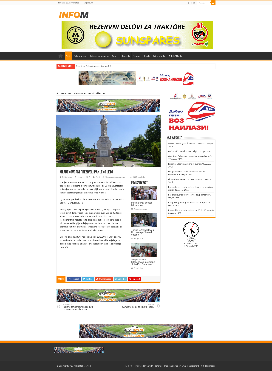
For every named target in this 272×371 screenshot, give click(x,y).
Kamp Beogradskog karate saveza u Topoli (187, 202)
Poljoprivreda (80, 56)
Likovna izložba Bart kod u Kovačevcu (185, 179)
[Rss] (188, 3)
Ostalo (147, 56)
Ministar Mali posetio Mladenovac (141, 203)
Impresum (88, 3)
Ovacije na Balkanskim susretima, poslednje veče (97, 66)
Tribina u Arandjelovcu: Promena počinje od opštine (142, 232)
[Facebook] (191, 3)
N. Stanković (67, 177)
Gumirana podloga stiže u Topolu (138, 306)
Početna (61, 55)
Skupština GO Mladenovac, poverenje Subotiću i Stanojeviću (143, 262)
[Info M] (74, 14)
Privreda (126, 56)
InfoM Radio (176, 56)
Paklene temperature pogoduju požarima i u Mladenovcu (78, 307)
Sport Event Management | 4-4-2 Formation (195, 366)
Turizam (137, 56)
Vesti (68, 56)
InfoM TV (161, 56)
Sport (114, 56)
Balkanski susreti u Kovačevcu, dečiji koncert (187, 195)
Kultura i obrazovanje (99, 56)
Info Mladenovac (154, 366)
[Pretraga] (213, 2)
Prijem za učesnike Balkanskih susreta (185, 164)
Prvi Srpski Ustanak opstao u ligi (182, 151)
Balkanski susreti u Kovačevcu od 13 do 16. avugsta (191, 210)
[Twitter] (194, 3)
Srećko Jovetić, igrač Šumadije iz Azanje (186, 143)
